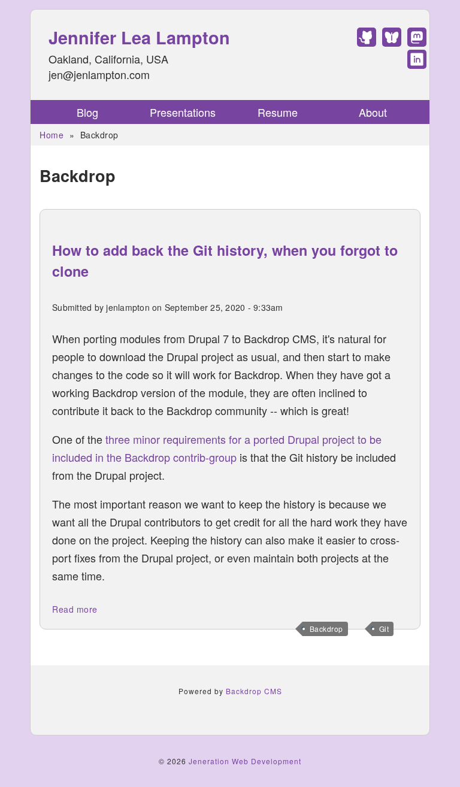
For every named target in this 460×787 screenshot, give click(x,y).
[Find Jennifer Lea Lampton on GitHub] (366, 42)
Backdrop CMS (254, 691)
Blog (87, 112)
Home (51, 135)
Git (384, 628)
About (373, 112)
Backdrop (326, 628)
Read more (75, 609)
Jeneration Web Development (245, 761)
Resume (278, 112)
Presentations (183, 112)
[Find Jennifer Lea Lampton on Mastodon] (416, 42)
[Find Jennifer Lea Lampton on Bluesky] (391, 42)
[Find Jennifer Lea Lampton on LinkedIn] (416, 64)
